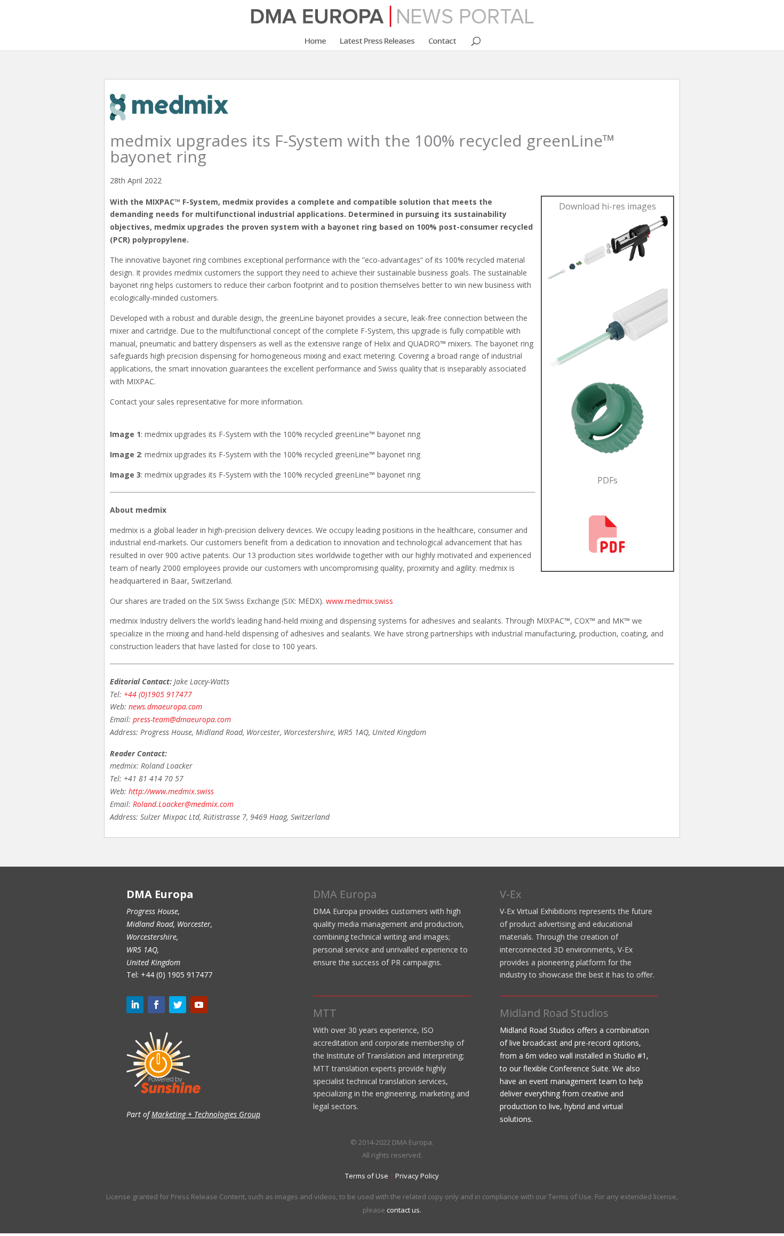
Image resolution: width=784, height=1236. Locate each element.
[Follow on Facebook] (156, 1004)
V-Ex (510, 894)
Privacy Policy (417, 1176)
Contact (442, 41)
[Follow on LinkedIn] (134, 1004)
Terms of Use (366, 1176)
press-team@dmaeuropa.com (182, 719)
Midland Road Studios (554, 1013)
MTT (325, 1013)
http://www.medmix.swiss (171, 791)
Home (315, 41)
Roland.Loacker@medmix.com (183, 804)
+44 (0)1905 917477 (158, 694)
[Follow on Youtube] (198, 1004)
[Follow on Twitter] (177, 1004)
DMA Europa (345, 894)
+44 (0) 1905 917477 (176, 975)
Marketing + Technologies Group (205, 1114)
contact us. (404, 1210)
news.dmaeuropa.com (165, 706)
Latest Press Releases (377, 41)
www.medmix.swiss (359, 601)
